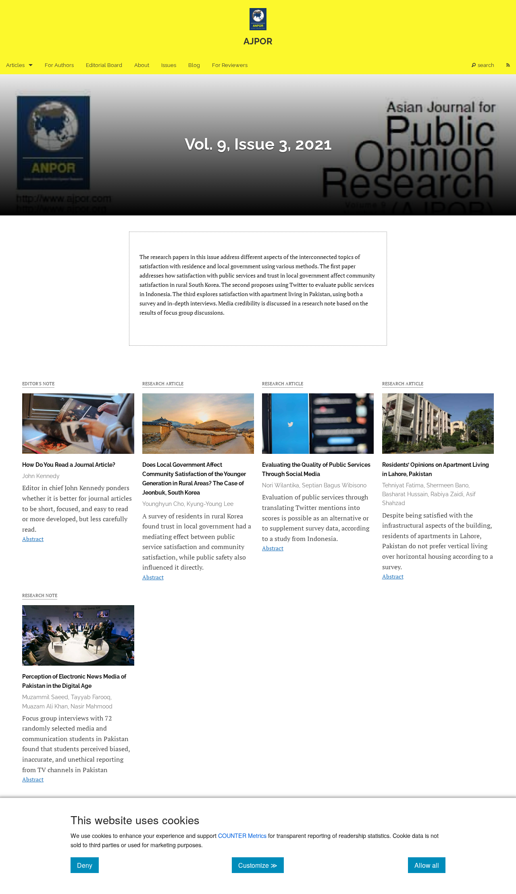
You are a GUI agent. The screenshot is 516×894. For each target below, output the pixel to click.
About (141, 65)
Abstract (33, 539)
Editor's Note (38, 383)
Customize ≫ (261, 865)
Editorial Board (104, 65)
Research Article (162, 383)
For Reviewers (230, 65)
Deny (88, 865)
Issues (168, 65)
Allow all (429, 865)
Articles (15, 65)
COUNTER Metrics (242, 835)
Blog (194, 65)
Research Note (39, 595)
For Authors (59, 65)
